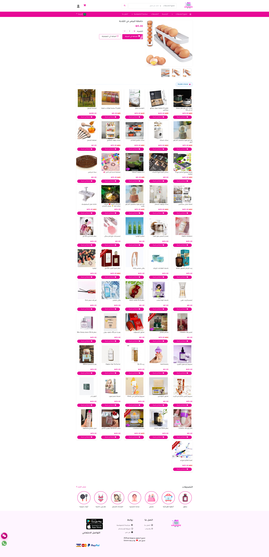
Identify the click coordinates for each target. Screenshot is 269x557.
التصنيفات (155, 14)
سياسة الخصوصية (124, 525)
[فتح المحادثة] (4, 536)
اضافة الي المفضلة (109, 37)
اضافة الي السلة (131, 37)
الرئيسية (165, 14)
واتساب (148, 529)
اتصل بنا (125, 14)
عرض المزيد (81, 487)
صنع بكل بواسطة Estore (134, 541)
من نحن (128, 532)
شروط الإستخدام (124, 529)
